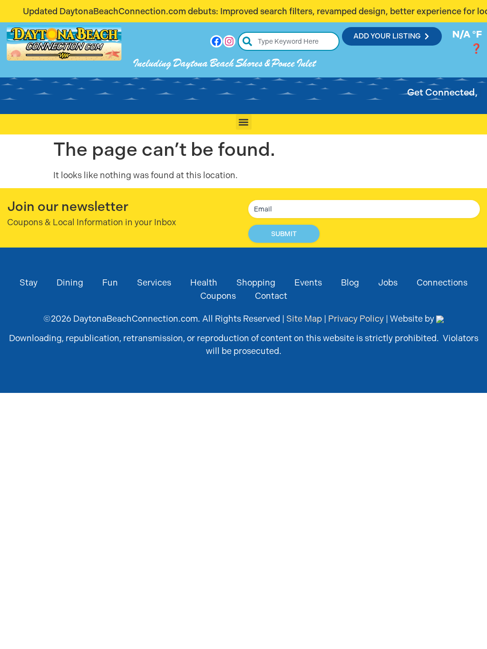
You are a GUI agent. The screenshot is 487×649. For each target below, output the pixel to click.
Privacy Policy (356, 319)
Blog (350, 282)
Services (154, 282)
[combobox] (289, 41)
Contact (271, 296)
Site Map (304, 319)
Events (308, 282)
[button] (244, 122)
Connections (442, 282)
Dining (70, 282)
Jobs (388, 282)
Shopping (255, 282)
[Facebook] (216, 41)
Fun (110, 282)
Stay (28, 282)
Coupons (218, 296)
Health (203, 282)
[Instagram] (229, 41)
